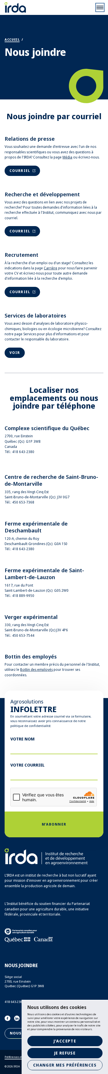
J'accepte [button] (65, 1041)
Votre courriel (27, 765)
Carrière (50, 268)
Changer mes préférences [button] (64, 1065)
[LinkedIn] (17, 1018)
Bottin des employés (36, 669)
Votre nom (22, 739)
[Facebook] (7, 1018)
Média (67, 157)
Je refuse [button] (65, 1053)
